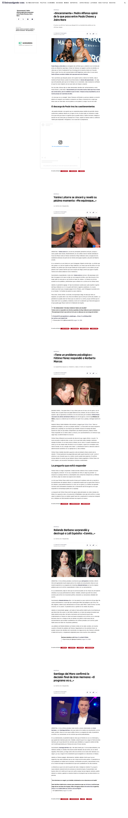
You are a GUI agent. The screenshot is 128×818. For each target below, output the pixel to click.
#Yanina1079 (56, 316)
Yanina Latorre (63, 251)
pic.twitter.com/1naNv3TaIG (59, 318)
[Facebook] (19, 19)
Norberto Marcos (70, 417)
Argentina (64, 647)
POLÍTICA (43, 2)
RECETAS (112, 2)
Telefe (83, 799)
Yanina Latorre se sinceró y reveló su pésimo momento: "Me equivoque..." (25, 29)
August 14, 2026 (78, 320)
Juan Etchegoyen (65, 328)
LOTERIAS (94, 2)
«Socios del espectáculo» (87, 80)
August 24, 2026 (86, 639)
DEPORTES (73, 2)
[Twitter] (23, 19)
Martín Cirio (80, 647)
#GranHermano (88, 786)
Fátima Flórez (64, 503)
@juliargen (73, 316)
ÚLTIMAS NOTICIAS (32, 2)
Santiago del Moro (65, 730)
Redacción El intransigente (60, 33)
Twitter (89, 799)
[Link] (93, 34)
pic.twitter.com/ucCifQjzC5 (73, 788)
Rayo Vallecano (75, 328)
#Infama (88, 784)
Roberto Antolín (85, 328)
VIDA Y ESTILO (103, 2)
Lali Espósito (84, 581)
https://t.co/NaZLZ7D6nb (81, 637)
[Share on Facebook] (87, 34)
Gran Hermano (64, 799)
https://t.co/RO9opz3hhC (84, 316)
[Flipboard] (28, 19)
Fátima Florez (95, 415)
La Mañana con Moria (75, 503)
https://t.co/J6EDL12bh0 (58, 788)
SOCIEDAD (59, 2)
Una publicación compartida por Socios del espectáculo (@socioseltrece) (60, 165)
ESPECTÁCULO (84, 2)
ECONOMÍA (51, 2)
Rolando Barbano (82, 585)
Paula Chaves (64, 171)
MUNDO (66, 2)
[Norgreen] (25, 43)
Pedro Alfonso (55, 74)
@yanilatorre (65, 316)
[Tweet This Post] (90, 34)
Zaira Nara (63, 66)
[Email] (32, 19)
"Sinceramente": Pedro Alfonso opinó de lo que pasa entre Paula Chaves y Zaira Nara (25, 13)
